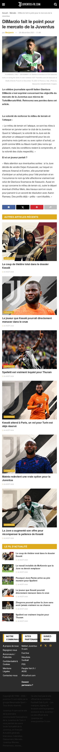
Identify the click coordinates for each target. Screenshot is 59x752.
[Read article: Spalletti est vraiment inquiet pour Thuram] (29, 349)
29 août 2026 (8, 272)
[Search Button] (55, 4)
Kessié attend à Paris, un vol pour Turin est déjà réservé (27, 424)
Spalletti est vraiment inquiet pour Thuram (27, 372)
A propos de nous (11, 646)
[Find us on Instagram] (51, 645)
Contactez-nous (10, 675)
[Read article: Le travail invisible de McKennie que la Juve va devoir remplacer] (8, 568)
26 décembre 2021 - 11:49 (30, 32)
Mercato (13, 13)
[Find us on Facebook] (41, 645)
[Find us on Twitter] (45, 645)
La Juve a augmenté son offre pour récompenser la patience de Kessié (22, 532)
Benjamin (9, 32)
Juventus (9, 258)
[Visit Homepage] (29, 4)
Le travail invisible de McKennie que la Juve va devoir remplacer (35, 567)
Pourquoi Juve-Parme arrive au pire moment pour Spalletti (33, 579)
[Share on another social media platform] (50, 207)
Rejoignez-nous (10, 650)
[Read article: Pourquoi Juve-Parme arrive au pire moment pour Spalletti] (8, 581)
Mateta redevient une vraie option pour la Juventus (26, 478)
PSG (23, 664)
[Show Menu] (3, 4)
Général (8, 312)
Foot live (25, 653)
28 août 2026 (8, 430)
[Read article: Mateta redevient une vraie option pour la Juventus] (29, 454)
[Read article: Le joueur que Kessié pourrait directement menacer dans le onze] (29, 295)
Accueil (5, 13)
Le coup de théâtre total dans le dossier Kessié (25, 266)
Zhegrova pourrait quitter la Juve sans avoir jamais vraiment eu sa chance (34, 604)
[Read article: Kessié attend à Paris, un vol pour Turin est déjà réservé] (29, 400)
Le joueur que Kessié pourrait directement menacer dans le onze (27, 320)
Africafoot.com (29, 675)
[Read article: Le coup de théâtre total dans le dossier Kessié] (29, 241)
